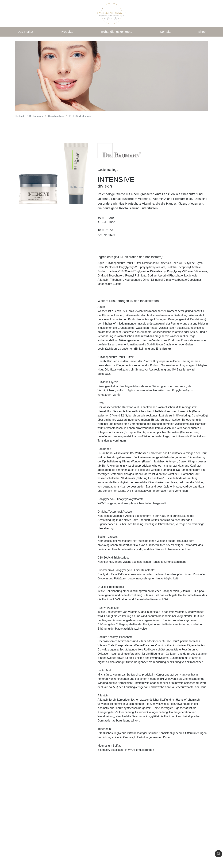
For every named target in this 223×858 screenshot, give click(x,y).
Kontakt (165, 31)
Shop (202, 31)
